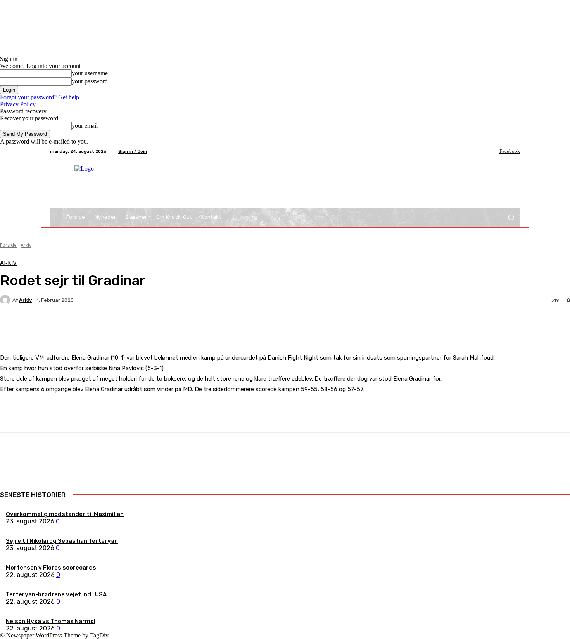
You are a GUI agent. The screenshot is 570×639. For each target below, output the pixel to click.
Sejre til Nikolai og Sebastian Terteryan (62, 540)
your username (90, 73)
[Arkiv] (6, 300)
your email (85, 125)
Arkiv (26, 245)
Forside (8, 245)
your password (90, 81)
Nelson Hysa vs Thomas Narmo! (50, 621)
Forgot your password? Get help (39, 97)
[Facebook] (494, 151)
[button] (511, 217)
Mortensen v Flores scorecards (51, 567)
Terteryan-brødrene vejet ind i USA (56, 594)
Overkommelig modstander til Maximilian (65, 514)
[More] (182, 327)
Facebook (509, 151)
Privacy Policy (18, 104)
